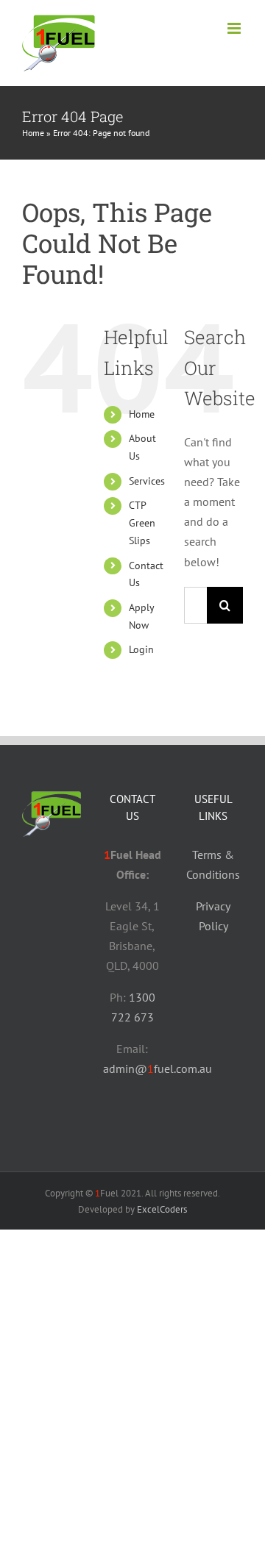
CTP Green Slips (142, 523)
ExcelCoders (162, 1209)
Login (141, 649)
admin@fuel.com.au (157, 1068)
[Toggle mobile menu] (235, 28)
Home (33, 132)
